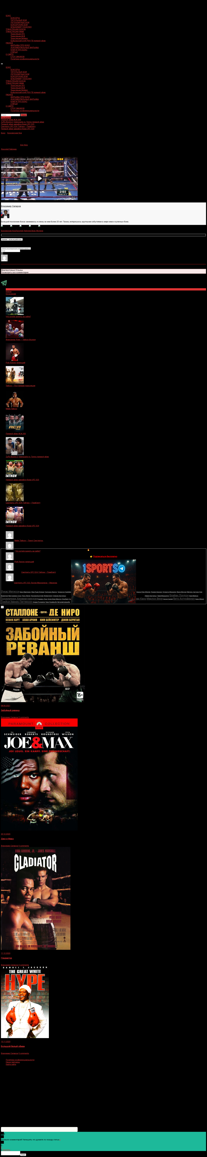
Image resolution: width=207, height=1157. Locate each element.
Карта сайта (11, 1064)
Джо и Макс (7, 838)
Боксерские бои (14, 133)
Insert (23, 1155)
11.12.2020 (5, 953)
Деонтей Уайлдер (9, 149)
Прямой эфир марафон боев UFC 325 (22, 480)
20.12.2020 (5, 834)
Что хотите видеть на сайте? (18, 316)
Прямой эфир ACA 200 (16, 434)
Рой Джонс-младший (15, 363)
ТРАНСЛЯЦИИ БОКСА (16, 29)
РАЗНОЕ (9, 43)
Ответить (6, 1150)
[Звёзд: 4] (33, 226)
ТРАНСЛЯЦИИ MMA (15, 31)
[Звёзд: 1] (5, 226)
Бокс (3, 133)
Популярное (11, 289)
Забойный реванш (10, 710)
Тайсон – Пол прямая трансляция (20, 386)
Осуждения (11, 294)
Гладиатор (6, 958)
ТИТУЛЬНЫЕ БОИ (19, 20)
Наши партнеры (13, 1062)
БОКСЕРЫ (15, 18)
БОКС (8, 16)
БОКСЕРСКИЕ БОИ (19, 25)
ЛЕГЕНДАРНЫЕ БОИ (20, 22)
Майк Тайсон (11, 409)
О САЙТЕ (10, 54)
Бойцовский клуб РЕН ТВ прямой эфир (28, 41)
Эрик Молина (37, 231)
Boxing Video (6, 3)
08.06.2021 (5, 706)
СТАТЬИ (14, 52)
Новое (9, 291)
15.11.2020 (5, 1041)
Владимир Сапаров (11, 206)
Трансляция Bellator (19, 38)
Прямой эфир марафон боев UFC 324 (22, 526)
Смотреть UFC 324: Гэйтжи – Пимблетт (23, 503)
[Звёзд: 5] (43, 226)
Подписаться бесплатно (105, 556)
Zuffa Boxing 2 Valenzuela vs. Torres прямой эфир (27, 457)
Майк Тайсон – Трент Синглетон (28, 540)
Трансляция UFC (18, 34)
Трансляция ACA (18, 36)
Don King (24, 145)
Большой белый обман (13, 1046)
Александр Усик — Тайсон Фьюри (21, 339)
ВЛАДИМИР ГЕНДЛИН (21, 27)
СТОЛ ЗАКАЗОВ (17, 57)
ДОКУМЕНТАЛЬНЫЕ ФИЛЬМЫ (25, 47)
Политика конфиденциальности (25, 59)
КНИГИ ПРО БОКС (19, 50)
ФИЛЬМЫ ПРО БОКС (20, 45)
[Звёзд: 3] (24, 226)
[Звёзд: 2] (15, 226)
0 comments (24, 717)
